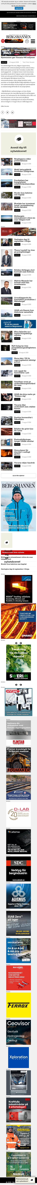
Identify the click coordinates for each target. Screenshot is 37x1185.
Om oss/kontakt (27, 12)
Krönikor (33, 12)
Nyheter (4, 62)
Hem (8, 12)
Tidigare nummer (19, 12)
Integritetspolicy (32, 16)
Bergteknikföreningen (21, 16)
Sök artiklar (12, 12)
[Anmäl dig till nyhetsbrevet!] (6, 540)
